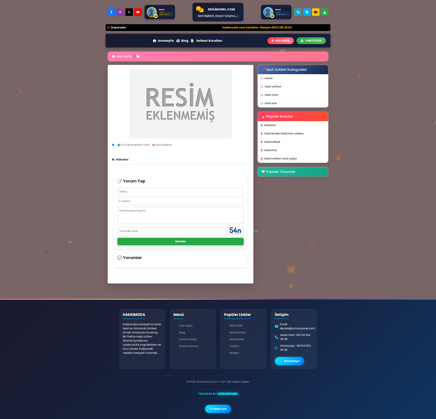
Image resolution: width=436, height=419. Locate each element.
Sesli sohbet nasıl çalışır (280, 158)
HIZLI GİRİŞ (282, 41)
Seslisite (270, 125)
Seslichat (270, 150)
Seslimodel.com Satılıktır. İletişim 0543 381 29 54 (228, 27)
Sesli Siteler (237, 339)
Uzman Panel (188, 339)
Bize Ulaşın (291, 361)
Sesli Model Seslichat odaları (284, 133)
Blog (184, 40)
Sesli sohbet (272, 86)
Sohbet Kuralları (209, 40)
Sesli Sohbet (238, 332)
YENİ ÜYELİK (313, 41)
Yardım (234, 346)
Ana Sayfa (123, 56)
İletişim (234, 353)
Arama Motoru (189, 346)
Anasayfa (166, 40)
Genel (268, 78)
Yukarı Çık (219, 409)
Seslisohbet (272, 142)
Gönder (180, 241)
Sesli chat (271, 95)
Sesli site (270, 103)
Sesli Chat (236, 326)
